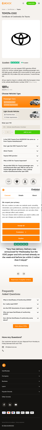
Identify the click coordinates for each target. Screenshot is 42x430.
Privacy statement (20, 422)
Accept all (21, 225)
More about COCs (21, 326)
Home (3, 9)
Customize (20, 232)
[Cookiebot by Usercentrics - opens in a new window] (31, 190)
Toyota (19, 9)
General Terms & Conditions (8, 422)
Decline (21, 238)
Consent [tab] (7, 195)
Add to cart (27, 132)
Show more (33, 82)
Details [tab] (21, 195)
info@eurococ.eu (11, 347)
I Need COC (31, 3)
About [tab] (34, 195)
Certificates (11, 9)
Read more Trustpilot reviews (21, 280)
